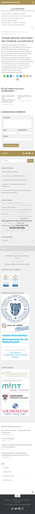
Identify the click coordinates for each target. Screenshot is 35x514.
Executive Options (29, 228)
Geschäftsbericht (15, 16)
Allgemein (17, 209)
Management (27, 16)
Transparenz (18, 203)
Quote (29, 207)
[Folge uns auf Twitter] (26, 153)
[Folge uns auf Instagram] (32, 153)
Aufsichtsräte (6, 14)
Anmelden (6, 467)
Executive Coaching (10, 205)
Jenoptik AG (16, 55)
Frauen (3, 203)
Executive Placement (8, 211)
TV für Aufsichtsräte (7, 438)
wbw (2, 211)
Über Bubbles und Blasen (10, 172)
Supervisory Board (12, 216)
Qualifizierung (9, 230)
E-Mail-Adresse (23, 130)
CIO (15, 223)
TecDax (6, 51)
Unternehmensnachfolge (24, 216)
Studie (9, 214)
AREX (14, 230)
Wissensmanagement (16, 214)
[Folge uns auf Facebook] (29, 153)
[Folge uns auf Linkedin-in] (23, 153)
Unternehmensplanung (9, 22)
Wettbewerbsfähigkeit (17, 25)
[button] (4, 76)
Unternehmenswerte (23, 221)
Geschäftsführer (5, 228)
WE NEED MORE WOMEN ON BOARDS (15, 180)
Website (5, 136)
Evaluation (3, 205)
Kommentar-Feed (8, 476)
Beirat (17, 205)
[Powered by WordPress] (11, 504)
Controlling (30, 203)
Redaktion (7, 32)
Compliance (11, 223)
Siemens (6, 66)
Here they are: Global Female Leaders (14, 176)
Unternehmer (4, 223)
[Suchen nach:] (14, 161)
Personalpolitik (17, 18)
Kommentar (7, 117)
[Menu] (32, 2)
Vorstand (22, 22)
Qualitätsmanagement (9, 20)
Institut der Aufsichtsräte (10, 2)
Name (5, 130)
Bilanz (31, 211)
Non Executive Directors (22, 207)
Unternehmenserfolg (25, 205)
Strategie (26, 212)
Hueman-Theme (26, 504)
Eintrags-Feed (7, 471)
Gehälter (4, 16)
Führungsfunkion (19, 14)
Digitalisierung (30, 230)
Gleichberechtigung (19, 212)
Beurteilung (25, 203)
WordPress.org (7, 480)
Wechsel (4, 25)
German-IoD (22, 225)
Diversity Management (8, 207)
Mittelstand (6, 18)
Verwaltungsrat (4, 216)
